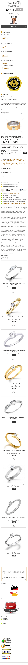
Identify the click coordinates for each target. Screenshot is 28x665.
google (5, 255)
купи (25, 152)
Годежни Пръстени (23, 159)
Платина (4, 48)
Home (2, 113)
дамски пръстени (21, 163)
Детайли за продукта (6, 168)
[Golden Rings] (14, 4)
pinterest (6, 255)
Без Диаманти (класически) (7, 69)
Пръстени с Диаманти (8, 113)
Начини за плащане (6, 620)
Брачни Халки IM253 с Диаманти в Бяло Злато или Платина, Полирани (14, 578)
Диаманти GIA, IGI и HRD (14, 193)
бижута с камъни (11, 161)
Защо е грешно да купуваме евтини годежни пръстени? (14, 203)
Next (25, 579)
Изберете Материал (3, 151)
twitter (3, 255)
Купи (14, 288)
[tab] (7, 168)
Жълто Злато (4, 160)
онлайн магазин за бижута (14, 164)
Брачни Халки (5, 34)
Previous (24, 579)
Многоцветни (5, 39)
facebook (2, 255)
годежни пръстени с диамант (11, 163)
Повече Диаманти (16, 160)
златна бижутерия (5, 164)
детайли (13, 292)
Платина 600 (4, 63)
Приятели (5, 618)
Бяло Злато (15, 113)
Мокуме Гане (4, 41)
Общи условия (5, 619)
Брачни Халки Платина (7, 60)
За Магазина (5, 622)
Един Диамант (5, 67)
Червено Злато (5, 38)
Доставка (4, 623)
